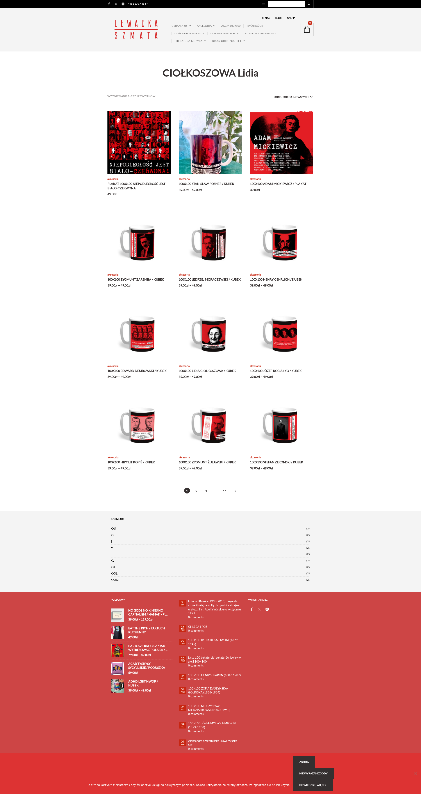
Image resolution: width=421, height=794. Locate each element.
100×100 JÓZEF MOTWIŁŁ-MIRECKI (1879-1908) (212, 725)
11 (225, 491)
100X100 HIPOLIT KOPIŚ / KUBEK (131, 462)
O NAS (266, 17)
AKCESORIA (204, 25)
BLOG (278, 17)
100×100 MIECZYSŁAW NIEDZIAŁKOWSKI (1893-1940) (209, 708)
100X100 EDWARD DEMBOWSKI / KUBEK (137, 371)
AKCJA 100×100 (231, 25)
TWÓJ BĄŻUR (254, 25)
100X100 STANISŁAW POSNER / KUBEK (206, 184)
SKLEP (291, 17)
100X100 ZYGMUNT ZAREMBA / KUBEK (135, 279)
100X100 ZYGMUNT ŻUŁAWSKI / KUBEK (207, 462)
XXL (113, 567)
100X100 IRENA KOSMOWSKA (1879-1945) (213, 642)
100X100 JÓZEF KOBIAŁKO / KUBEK (276, 371)
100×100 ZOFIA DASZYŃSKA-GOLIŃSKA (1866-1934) (208, 690)
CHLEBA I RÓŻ (197, 626)
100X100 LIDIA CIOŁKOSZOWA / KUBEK (207, 371)
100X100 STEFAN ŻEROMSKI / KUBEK (276, 462)
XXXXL (115, 580)
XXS (113, 528)
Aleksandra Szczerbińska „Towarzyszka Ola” (212, 742)
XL (112, 560)
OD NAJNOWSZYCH (222, 33)
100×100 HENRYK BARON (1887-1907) (214, 675)
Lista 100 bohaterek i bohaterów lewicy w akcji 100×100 (214, 659)
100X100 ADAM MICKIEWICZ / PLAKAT (278, 184)
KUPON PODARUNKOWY (260, 33)
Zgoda (304, 762)
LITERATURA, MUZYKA (188, 40)
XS (112, 535)
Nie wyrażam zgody (313, 773)
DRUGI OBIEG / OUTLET (226, 40)
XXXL (114, 573)
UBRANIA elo (179, 25)
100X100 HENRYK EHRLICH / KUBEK (276, 279)
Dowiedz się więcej (312, 785)
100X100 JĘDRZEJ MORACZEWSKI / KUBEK (210, 279)
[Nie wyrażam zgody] (415, 773)
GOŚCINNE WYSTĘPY (188, 33)
